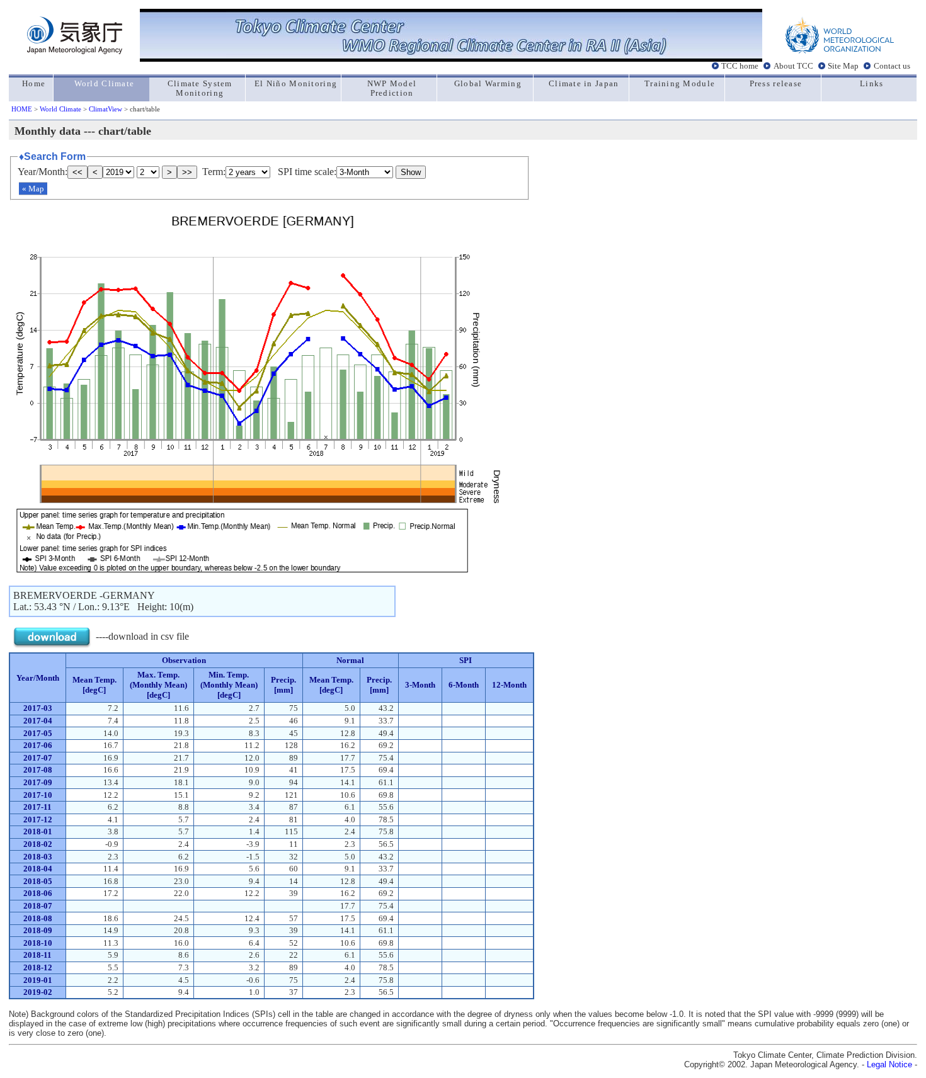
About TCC (793, 66)
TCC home (739, 66)
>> (187, 172)
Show (411, 172)
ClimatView (105, 109)
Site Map (843, 66)
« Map (33, 188)
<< (77, 172)
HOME (21, 109)
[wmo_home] (840, 50)
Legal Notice (889, 1064)
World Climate (60, 109)
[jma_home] (74, 50)
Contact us (892, 66)
